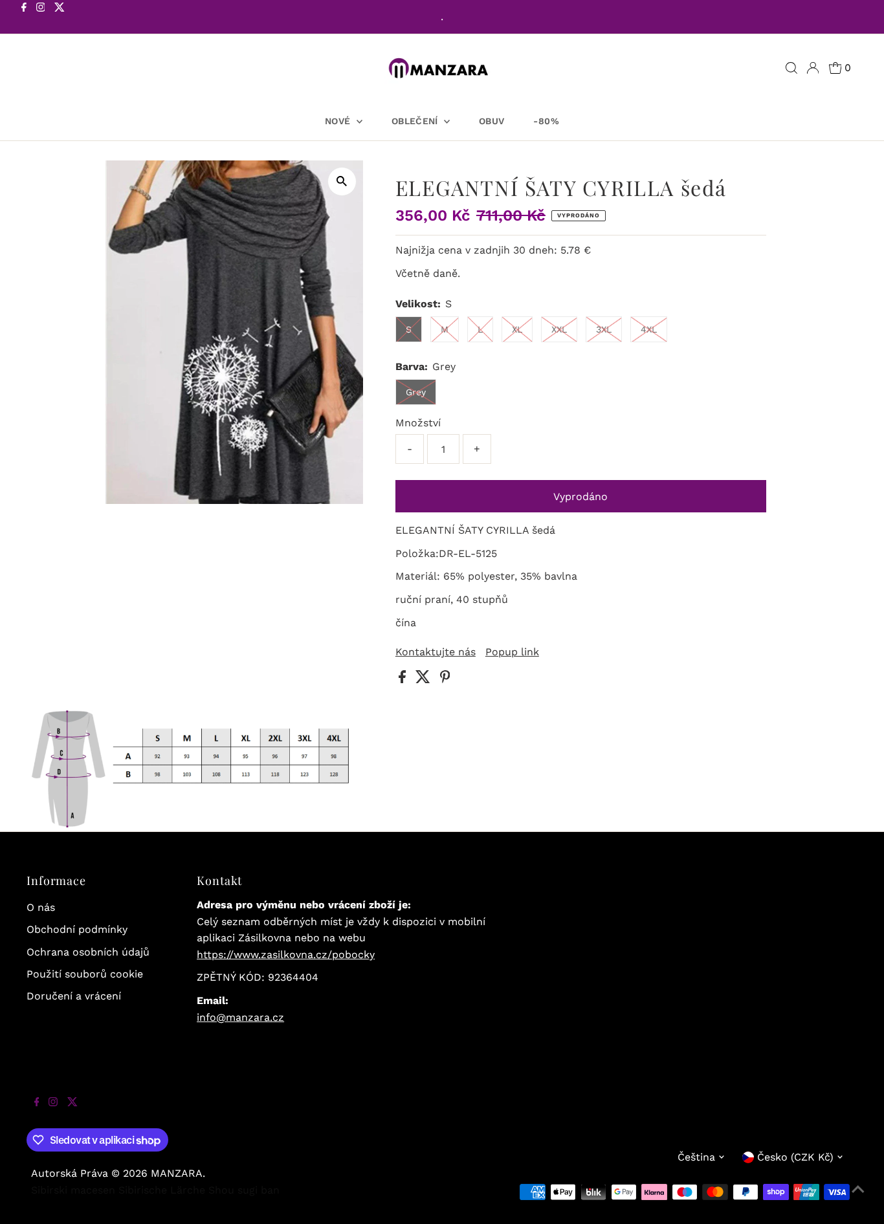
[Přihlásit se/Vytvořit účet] (813, 68)
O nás (41, 907)
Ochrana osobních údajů (88, 952)
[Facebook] (24, 18)
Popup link (512, 652)
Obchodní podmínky (77, 929)
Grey (416, 392)
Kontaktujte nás (435, 652)
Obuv (491, 121)
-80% (545, 121)
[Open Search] (791, 68)
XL (517, 329)
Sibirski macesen (73, 1190)
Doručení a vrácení (74, 996)
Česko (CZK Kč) (795, 1157)
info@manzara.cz (240, 1017)
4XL (649, 329)
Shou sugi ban (244, 1190)
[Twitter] (59, 18)
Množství (418, 423)
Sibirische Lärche (161, 1190)
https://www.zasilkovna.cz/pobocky (286, 954)
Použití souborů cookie (85, 974)
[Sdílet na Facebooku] (404, 679)
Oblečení (416, 121)
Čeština (696, 1157)
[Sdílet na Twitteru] (424, 679)
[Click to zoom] (342, 181)
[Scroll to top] (858, 1198)
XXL (559, 329)
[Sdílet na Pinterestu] (445, 679)
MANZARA (177, 1173)
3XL (604, 329)
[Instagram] (41, 18)
